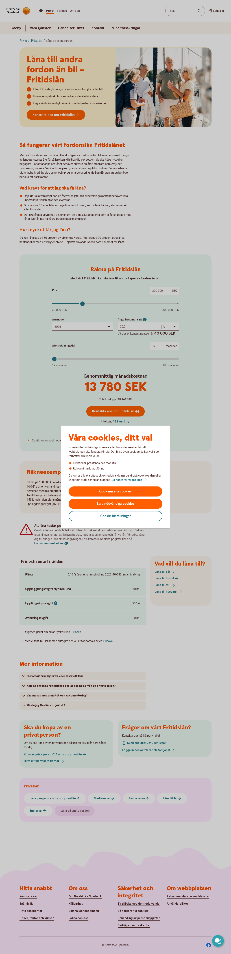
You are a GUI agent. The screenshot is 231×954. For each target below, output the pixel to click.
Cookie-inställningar (115, 516)
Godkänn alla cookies (115, 491)
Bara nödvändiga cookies (115, 504)
